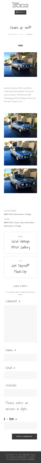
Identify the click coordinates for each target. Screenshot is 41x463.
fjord (23, 223)
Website (11, 385)
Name (11, 350)
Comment (13, 301)
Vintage (28, 214)
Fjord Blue (30, 223)
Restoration (19, 214)
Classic (17, 223)
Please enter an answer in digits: (17, 406)
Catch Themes (28, 459)
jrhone (29, 34)
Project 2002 (29, 455)
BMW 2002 (8, 214)
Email (10, 368)
